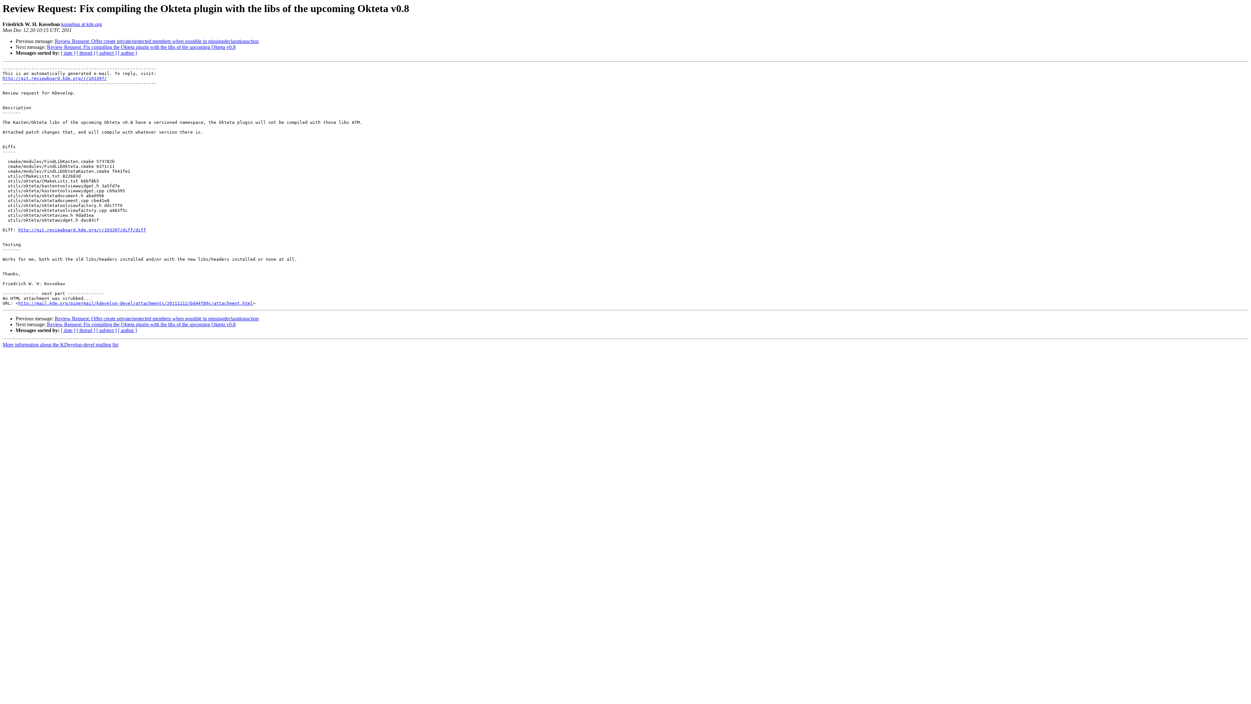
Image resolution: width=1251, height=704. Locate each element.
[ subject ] (106, 53)
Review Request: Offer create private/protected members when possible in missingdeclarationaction (157, 41)
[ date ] (68, 53)
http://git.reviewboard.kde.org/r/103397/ (55, 78)
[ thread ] (86, 53)
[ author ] (127, 53)
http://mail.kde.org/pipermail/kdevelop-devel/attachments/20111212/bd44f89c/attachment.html (135, 303)
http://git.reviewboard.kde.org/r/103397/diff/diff (82, 229)
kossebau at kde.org (81, 24)
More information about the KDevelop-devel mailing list (60, 344)
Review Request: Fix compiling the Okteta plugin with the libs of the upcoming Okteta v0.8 (141, 47)
